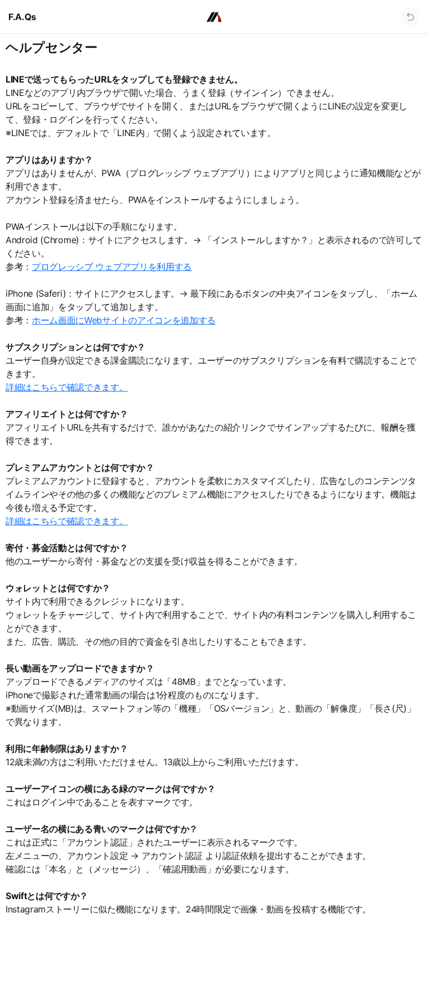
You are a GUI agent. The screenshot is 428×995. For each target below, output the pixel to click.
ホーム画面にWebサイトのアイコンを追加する (124, 320)
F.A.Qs (22, 16)
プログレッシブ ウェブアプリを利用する (112, 266)
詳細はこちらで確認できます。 (67, 387)
